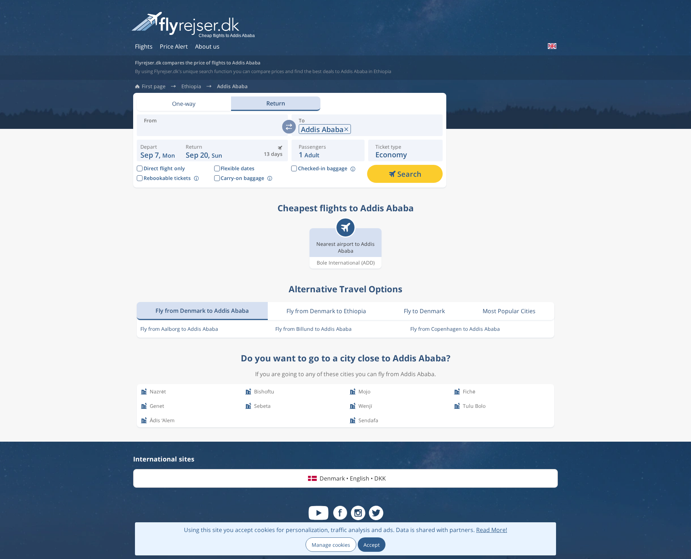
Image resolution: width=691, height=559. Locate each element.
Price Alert (174, 46)
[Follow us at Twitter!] (376, 513)
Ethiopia (191, 86)
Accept (371, 544)
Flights (144, 46)
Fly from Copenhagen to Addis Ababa (455, 328)
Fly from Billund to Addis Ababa (313, 328)
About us (207, 46)
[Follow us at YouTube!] (318, 513)
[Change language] (551, 46)
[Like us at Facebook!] (340, 513)
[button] (204, 150)
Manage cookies (331, 544)
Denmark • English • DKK (353, 478)
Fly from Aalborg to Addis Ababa (179, 328)
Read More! (491, 530)
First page (154, 86)
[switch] (289, 127)
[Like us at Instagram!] (358, 513)
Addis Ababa (232, 86)
